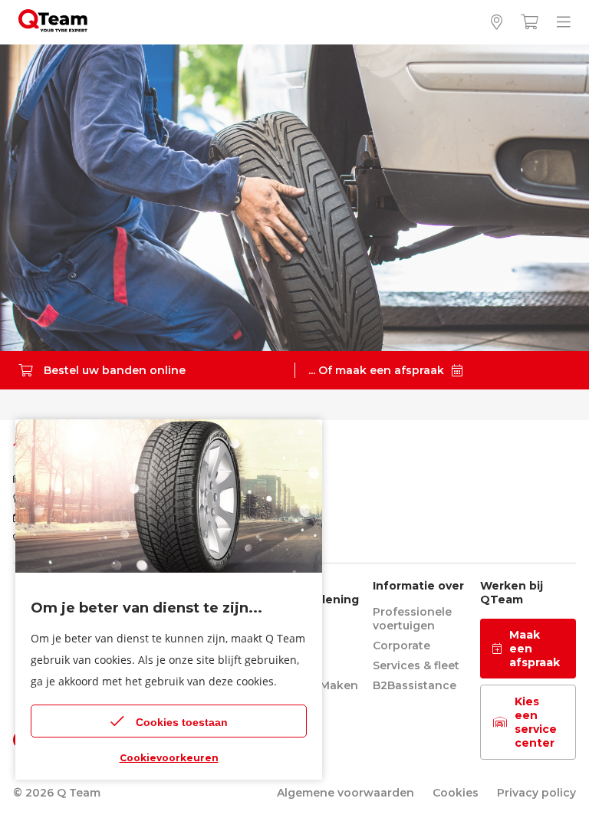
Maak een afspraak (534, 648)
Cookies (456, 793)
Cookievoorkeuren (169, 758)
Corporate (401, 645)
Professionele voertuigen (412, 618)
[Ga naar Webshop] (529, 22)
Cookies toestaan (182, 722)
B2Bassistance (414, 685)
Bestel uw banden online (115, 370)
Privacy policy (536, 793)
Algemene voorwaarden (345, 793)
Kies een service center (536, 722)
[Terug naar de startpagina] (52, 28)
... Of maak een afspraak (376, 370)
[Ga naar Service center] (496, 22)
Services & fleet (416, 665)
